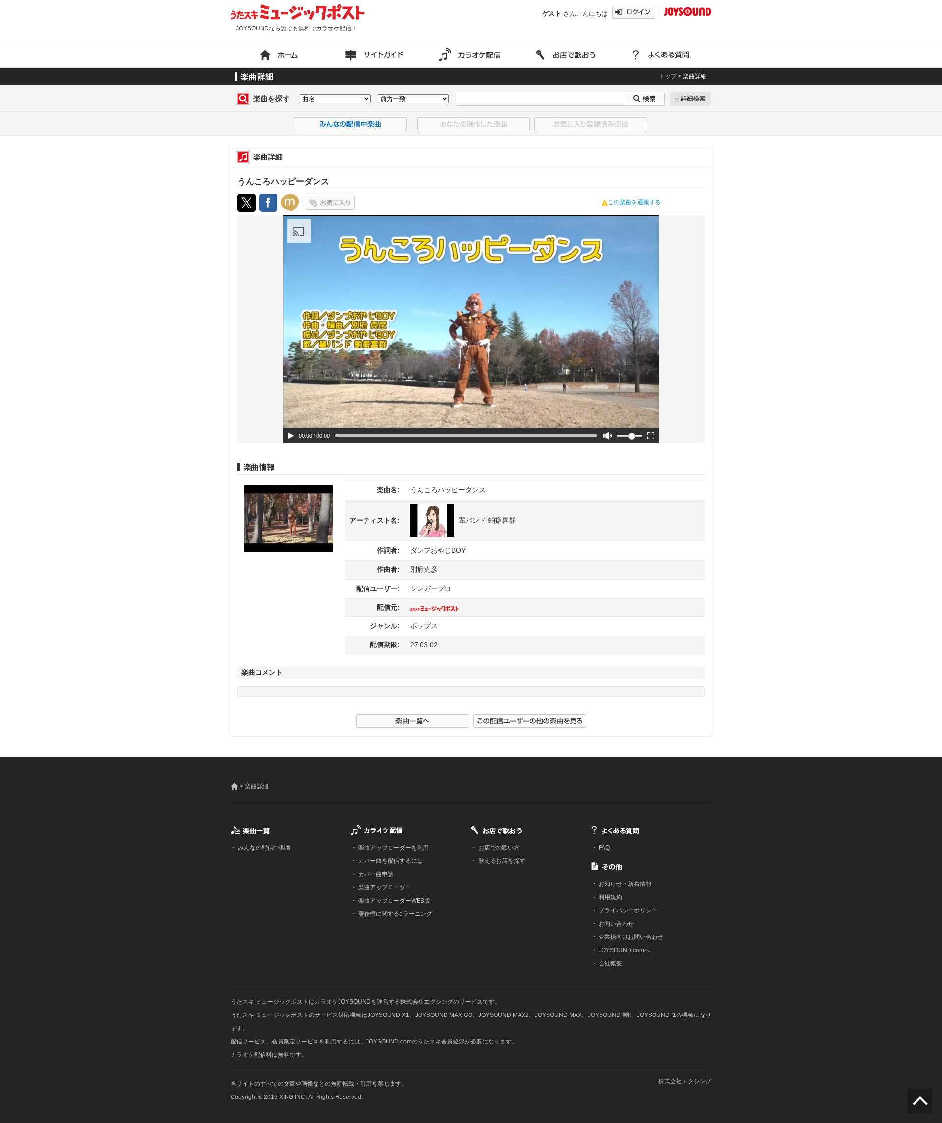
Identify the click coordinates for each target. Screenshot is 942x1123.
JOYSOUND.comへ (623, 950)
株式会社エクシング (684, 1081)
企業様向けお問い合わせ (630, 937)
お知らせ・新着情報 (624, 884)
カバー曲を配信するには (390, 860)
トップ (668, 76)
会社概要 (609, 963)
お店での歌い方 (498, 847)
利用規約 (609, 897)
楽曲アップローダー (384, 887)
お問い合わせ (615, 923)
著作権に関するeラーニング (394, 913)
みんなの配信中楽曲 (263, 847)
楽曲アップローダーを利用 (393, 847)
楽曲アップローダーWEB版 (393, 900)
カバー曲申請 (375, 874)
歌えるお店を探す (501, 860)
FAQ (603, 847)
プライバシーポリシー (627, 910)
